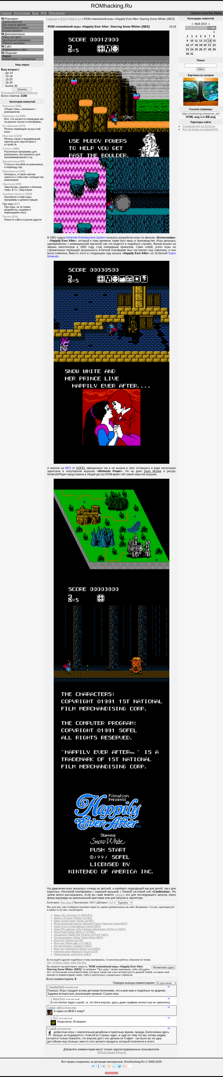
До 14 (9, 72)
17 (191, 45)
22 (214, 45)
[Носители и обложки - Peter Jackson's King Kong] (200, 104)
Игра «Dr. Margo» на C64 (68, 940)
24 (191, 49)
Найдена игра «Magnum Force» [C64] (76, 951)
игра (73, 962)
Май (72, 18)
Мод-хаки (8, 135)
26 (200, 49)
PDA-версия (57, 13)
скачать (120, 894)
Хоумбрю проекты (13, 193)
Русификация (10, 125)
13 (205, 40)
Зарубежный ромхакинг (16, 40)
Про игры (7, 203)
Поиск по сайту (11, 37)
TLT (111, 902)
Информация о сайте (14, 49)
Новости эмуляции (13, 43)
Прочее (6, 216)
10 (191, 40)
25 (196, 49)
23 (187, 49)
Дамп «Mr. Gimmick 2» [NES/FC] (73, 915)
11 (196, 40)
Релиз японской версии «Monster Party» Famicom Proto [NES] (90, 923)
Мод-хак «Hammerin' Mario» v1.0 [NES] (77, 948)
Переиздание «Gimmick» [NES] (72, 954)
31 (191, 53)
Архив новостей (12, 21)
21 (209, 45)
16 (187, 45)
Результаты (8, 92)
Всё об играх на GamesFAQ (200, 129)
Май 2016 (201, 23)
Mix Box (81, 962)
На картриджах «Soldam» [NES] (73, 946)
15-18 (9, 76)
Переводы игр (10, 115)
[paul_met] (53, 1011)
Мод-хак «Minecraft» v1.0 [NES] (72, 943)
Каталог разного (12, 30)
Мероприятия (10, 171)
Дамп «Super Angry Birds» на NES (74, 920)
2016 (63, 18)
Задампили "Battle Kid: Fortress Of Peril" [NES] (81, 934)
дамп (66, 962)
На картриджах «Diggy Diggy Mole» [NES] (78, 937)
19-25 (9, 79)
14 (79, 18)
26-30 (9, 82)
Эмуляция (8, 183)
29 (214, 49)
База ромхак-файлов (14, 24)
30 (187, 53)
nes (49, 962)
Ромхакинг (8, 106)
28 (209, 49)
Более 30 (11, 85)
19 (200, 45)
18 (196, 45)
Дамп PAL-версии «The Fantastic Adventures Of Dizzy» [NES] (90, 929)
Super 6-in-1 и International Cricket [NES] (77, 926)
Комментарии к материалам (18, 59)
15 (214, 40)
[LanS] (53, 1032)
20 (205, 45)
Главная (6, 13)
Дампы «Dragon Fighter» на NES (73, 918)
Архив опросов (27, 92)
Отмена (57, 962)
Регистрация (22, 13)
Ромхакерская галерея (15, 27)
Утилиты (7, 148)
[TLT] (56, 1021)
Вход (35, 13)
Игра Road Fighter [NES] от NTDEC (74, 932)
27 (205, 49)
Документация (11, 161)
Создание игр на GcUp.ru (199, 126)
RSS (44, 13)
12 (200, 40)
